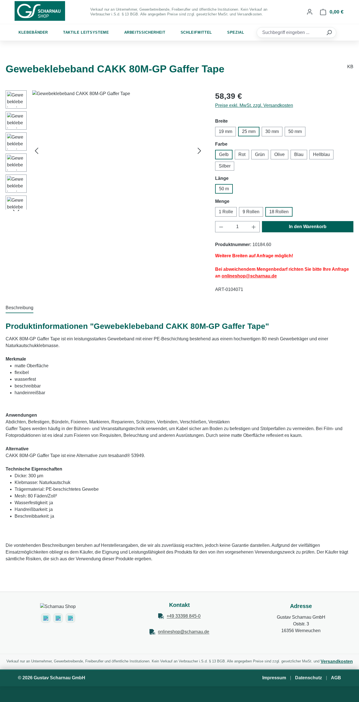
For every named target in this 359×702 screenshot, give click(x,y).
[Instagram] (45, 618)
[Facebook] (58, 618)
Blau (298, 154)
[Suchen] (330, 32)
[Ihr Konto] (309, 11)
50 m (224, 188)
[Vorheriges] (36, 151)
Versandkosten (337, 661)
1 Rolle (226, 211)
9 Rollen (251, 211)
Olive (279, 154)
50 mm (295, 131)
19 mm (225, 131)
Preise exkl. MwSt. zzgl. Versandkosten (254, 105)
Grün (260, 154)
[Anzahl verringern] (221, 226)
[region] (105, 150)
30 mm (272, 131)
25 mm (249, 131)
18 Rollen (279, 211)
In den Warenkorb (307, 226)
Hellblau (321, 154)
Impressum (274, 677)
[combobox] (290, 32)
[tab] (19, 308)
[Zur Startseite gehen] (40, 11)
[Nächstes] (199, 151)
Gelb (224, 154)
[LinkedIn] (70, 618)
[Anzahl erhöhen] (254, 226)
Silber (225, 166)
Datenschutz (308, 677)
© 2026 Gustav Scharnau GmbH (51, 677)
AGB (336, 677)
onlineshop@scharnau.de (183, 631)
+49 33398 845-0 (184, 616)
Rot (241, 154)
